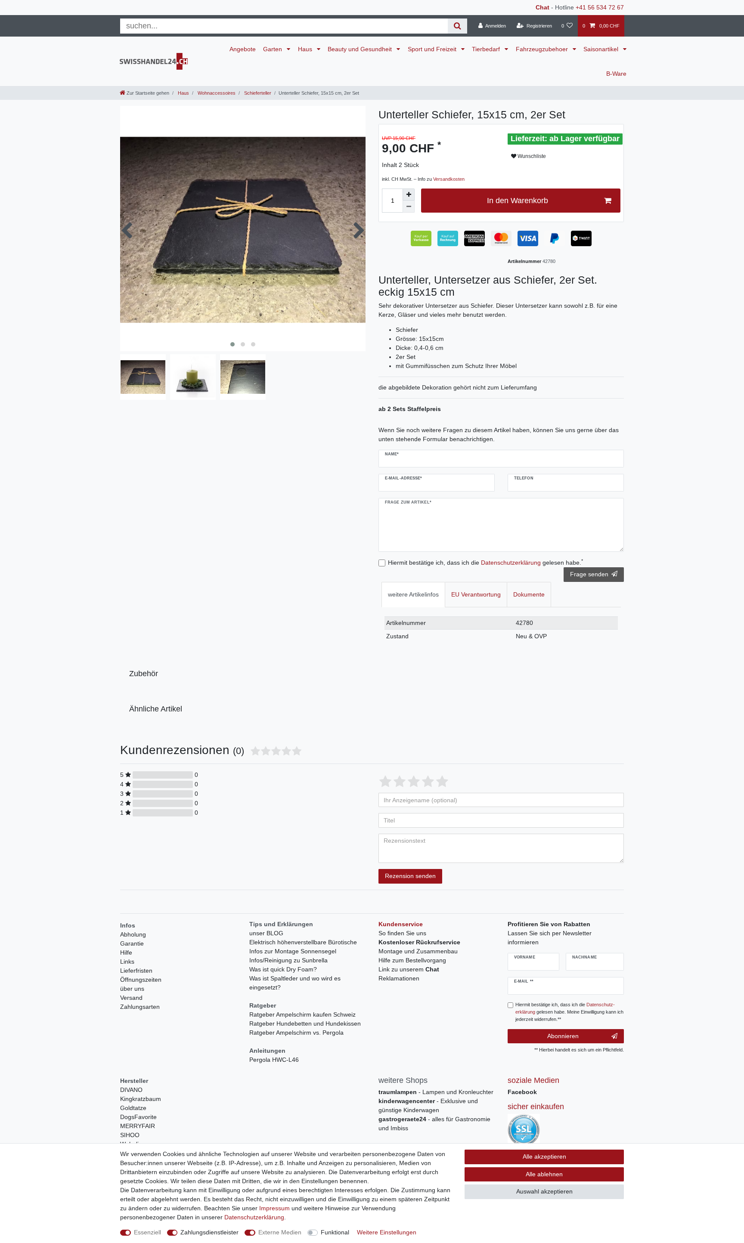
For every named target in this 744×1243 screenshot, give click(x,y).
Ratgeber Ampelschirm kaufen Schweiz (302, 1014)
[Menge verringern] (409, 207)
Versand (131, 997)
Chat (542, 7)
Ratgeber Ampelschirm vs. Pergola (296, 1032)
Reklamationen (398, 978)
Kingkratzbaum (140, 1098)
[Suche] (457, 26)
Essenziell (147, 1232)
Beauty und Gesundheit (361, 49)
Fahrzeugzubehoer (543, 49)
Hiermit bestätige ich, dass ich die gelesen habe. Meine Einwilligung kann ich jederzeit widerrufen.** (569, 1012)
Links (127, 961)
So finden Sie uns (402, 933)
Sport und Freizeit (433, 49)
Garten (273, 49)
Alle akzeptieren (544, 1156)
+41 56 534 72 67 (600, 7)
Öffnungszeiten (140, 979)
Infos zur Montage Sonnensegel (292, 951)
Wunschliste (531, 156)
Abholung (133, 934)
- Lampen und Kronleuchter (435, 1091)
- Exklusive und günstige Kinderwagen (428, 1105)
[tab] (413, 594)
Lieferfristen (136, 970)
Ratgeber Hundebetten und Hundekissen (305, 1023)
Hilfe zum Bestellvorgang (412, 960)
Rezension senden (410, 875)
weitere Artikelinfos (413, 594)
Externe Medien (279, 1232)
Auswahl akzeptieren (544, 1191)
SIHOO (130, 1135)
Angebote (242, 49)
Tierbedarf (487, 49)
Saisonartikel (601, 49)
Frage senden (589, 574)
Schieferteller (257, 93)
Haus (306, 49)
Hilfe (126, 952)
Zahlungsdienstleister (209, 1232)
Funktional (335, 1232)
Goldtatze (133, 1107)
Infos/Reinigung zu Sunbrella (288, 960)
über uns (132, 988)
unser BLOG (266, 933)
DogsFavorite (138, 1116)
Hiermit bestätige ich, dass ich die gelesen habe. (485, 562)
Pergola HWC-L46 (274, 1059)
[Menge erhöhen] (409, 195)
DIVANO (131, 1089)
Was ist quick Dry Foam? (283, 969)
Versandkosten (449, 179)
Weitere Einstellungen (386, 1232)
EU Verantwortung (476, 594)
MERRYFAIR (137, 1125)
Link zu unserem (408, 969)
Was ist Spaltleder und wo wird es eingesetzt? (295, 983)
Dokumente (529, 594)
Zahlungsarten (140, 1006)
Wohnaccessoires (216, 93)
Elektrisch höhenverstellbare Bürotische (303, 942)
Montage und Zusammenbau (418, 951)
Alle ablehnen (544, 1174)
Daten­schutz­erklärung (254, 1217)
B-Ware (616, 73)
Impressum (274, 1208)
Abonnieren (563, 1036)
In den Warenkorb (517, 200)
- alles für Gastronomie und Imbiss (434, 1124)
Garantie (132, 943)
